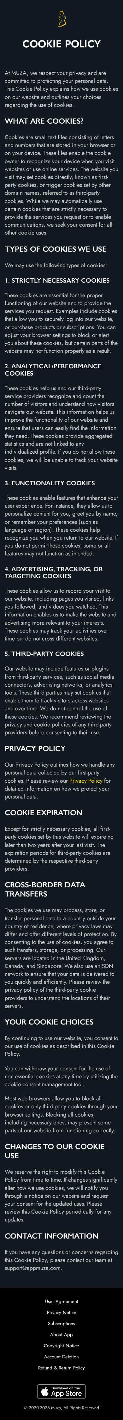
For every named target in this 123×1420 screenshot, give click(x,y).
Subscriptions (61, 1323)
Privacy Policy (85, 781)
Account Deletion (61, 1356)
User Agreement (61, 1301)
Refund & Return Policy (61, 1367)
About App (61, 1334)
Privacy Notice (61, 1312)
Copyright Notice (61, 1345)
